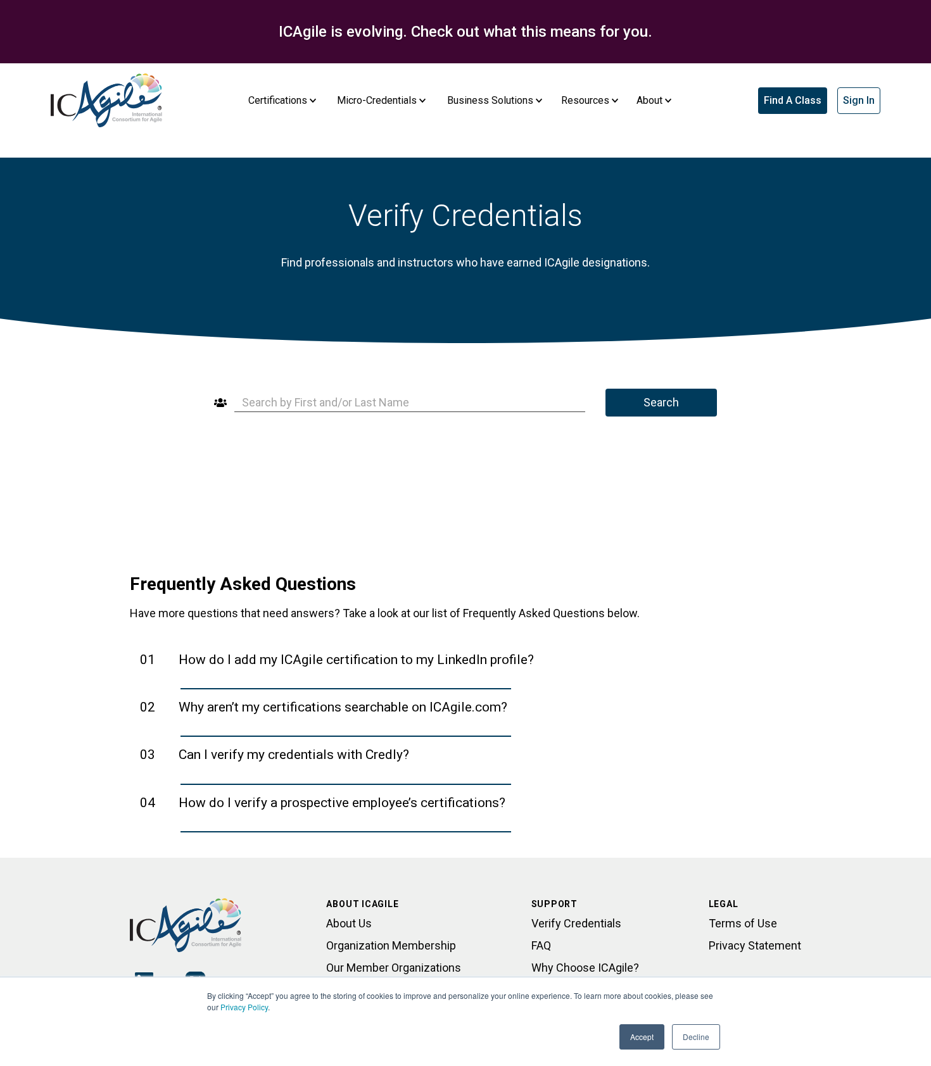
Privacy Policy (244, 1006)
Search (661, 402)
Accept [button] (642, 1036)
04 (322, 802)
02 (323, 707)
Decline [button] (696, 1036)
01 (337, 659)
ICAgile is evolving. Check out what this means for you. (465, 32)
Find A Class (792, 100)
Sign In (859, 100)
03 (274, 754)
